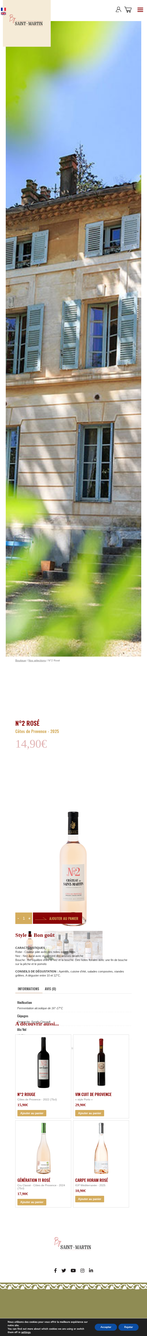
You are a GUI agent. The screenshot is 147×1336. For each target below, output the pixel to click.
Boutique (20, 660)
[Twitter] (63, 1270)
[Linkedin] (91, 1270)
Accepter (105, 1327)
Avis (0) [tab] (50, 988)
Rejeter (128, 1327)
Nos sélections (37, 660)
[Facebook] (55, 1270)
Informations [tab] (28, 988)
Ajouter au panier (63, 918)
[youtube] (73, 1270)
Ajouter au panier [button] (31, 1113)
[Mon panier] (128, 9)
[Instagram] (82, 1270)
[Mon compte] (118, 9)
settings (25, 1332)
